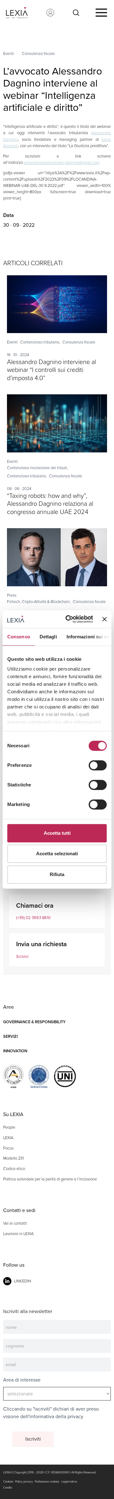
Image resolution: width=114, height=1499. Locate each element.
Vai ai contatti (15, 1223)
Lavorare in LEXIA (18, 1234)
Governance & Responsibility (34, 1022)
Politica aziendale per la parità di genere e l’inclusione (50, 1179)
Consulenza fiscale (38, 54)
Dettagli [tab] (48, 636)
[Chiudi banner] (104, 619)
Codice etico (14, 1169)
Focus (8, 1148)
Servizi (10, 1036)
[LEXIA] (21, 12)
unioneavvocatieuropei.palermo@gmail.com (62, 162)
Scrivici (22, 956)
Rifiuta (57, 874)
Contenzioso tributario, (40, 342)
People (9, 1127)
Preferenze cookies (47, 1481)
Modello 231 (13, 1158)
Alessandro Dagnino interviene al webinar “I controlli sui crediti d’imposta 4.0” (51, 370)
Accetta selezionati (57, 853)
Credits (7, 1487)
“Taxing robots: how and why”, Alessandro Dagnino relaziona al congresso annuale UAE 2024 (50, 504)
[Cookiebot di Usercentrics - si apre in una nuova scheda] (69, 619)
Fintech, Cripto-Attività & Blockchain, (39, 602)
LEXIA (8, 1138)
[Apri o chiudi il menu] (101, 12)
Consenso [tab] (18, 636)
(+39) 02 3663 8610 (33, 918)
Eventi (8, 54)
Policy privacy (24, 1481)
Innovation (15, 1051)
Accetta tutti (57, 833)
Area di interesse (22, 1379)
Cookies (8, 1481)
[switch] (98, 765)
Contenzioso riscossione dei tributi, (37, 468)
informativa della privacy (56, 1416)
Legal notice (69, 1481)
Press (11, 595)
